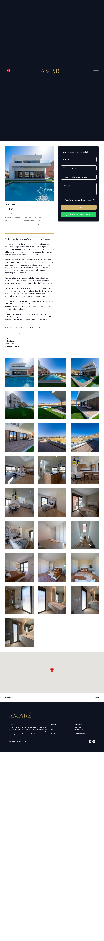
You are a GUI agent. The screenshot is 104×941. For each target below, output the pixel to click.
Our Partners (79, 729)
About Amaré (79, 727)
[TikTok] (90, 741)
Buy (52, 727)
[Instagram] (93, 741)
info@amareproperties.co (83, 732)
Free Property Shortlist (58, 734)
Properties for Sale (56, 732)
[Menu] (91, 70)
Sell (52, 729)
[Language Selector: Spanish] (12, 71)
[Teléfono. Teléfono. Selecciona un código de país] (65, 168)
